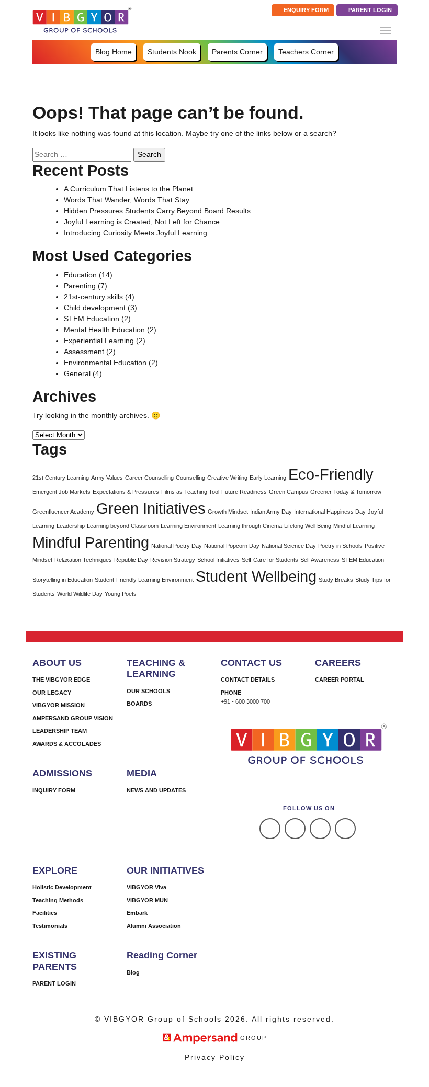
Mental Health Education (104, 329)
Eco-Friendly (331, 474)
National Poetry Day (176, 545)
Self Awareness (320, 560)
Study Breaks (336, 579)
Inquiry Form (53, 790)
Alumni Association (154, 926)
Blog (133, 972)
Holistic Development (62, 887)
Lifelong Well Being (307, 526)
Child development (95, 307)
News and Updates (156, 790)
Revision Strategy (172, 560)
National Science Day (289, 545)
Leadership (71, 526)
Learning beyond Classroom (123, 526)
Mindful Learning (354, 526)
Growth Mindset (228, 511)
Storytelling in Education (62, 579)
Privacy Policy (215, 1057)
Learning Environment (188, 526)
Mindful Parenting (90, 542)
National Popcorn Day (231, 545)
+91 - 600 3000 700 (245, 701)
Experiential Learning (99, 340)
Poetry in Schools (340, 545)
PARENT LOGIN (369, 10)
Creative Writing (227, 477)
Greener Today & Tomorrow (345, 492)
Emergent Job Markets (61, 492)
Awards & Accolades (66, 744)
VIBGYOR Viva (146, 887)
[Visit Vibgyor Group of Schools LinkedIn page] (320, 828)
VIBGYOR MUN (147, 900)
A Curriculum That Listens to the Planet (128, 189)
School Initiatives (218, 560)
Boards (139, 703)
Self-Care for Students (270, 560)
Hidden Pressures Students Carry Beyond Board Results (157, 211)
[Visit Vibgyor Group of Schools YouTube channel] (345, 828)
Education (80, 274)
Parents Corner (237, 52)
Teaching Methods (57, 900)
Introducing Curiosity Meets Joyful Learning (135, 233)
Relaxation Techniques (83, 560)
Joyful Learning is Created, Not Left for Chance (142, 222)
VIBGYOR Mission (58, 705)
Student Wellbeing (256, 576)
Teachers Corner (306, 52)
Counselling (190, 477)
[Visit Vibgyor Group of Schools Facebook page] (269, 828)
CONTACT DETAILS (248, 679)
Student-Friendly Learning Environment (144, 579)
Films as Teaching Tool (190, 492)
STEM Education (91, 318)
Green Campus (288, 492)
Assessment (84, 351)
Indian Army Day (271, 511)
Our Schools (148, 691)
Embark (137, 913)
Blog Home (113, 52)
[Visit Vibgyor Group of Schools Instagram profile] (295, 828)
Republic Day (131, 560)
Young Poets (121, 594)
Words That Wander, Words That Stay (126, 200)
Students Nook (172, 52)
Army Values (107, 477)
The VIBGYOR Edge (61, 679)
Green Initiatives (151, 508)
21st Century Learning (60, 477)
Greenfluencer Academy (63, 511)
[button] (386, 30)
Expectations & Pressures (126, 492)
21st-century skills (93, 296)
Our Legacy (51, 692)
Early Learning (268, 477)
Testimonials (49, 926)
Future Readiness (244, 492)
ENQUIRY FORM (305, 10)
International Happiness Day (330, 511)
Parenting (80, 285)
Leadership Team (59, 731)
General (77, 373)
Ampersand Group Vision (72, 718)
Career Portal (339, 679)
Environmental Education (105, 362)
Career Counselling (149, 477)
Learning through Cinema (250, 526)
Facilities (44, 913)
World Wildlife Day (80, 594)
